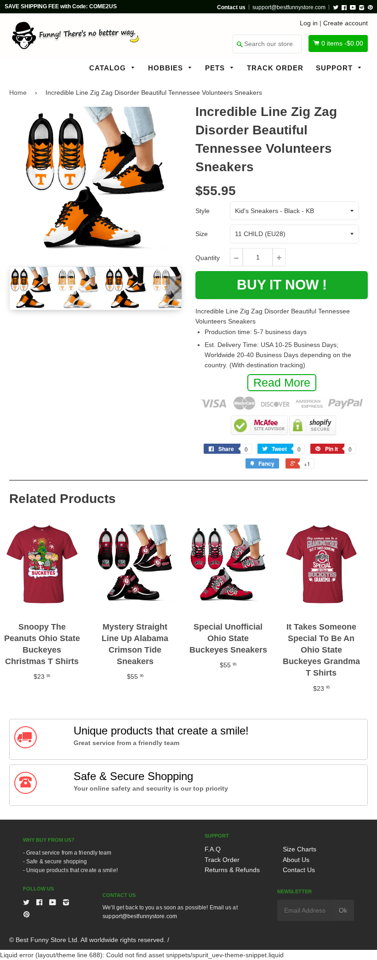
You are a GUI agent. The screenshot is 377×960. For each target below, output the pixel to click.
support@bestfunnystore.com (289, 7)
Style (202, 210)
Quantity (207, 257)
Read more (281, 382)
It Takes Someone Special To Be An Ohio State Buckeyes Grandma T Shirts (321, 650)
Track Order (275, 68)
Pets (216, 68)
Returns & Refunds (232, 869)
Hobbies (166, 68)
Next (174, 287)
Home (18, 92)
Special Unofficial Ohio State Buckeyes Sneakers (228, 638)
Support (335, 68)
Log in (309, 23)
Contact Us (299, 869)
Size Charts (299, 849)
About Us (296, 859)
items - (342, 43)
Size (201, 233)
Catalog (108, 68)
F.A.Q (213, 849)
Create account (345, 23)
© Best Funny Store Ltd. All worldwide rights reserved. (87, 939)
